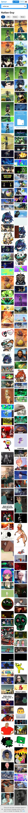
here (24, 811)
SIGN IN (22, 1)
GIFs (8, 17)
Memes (22, 17)
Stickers (15, 17)
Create (16, 1)
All (3, 17)
